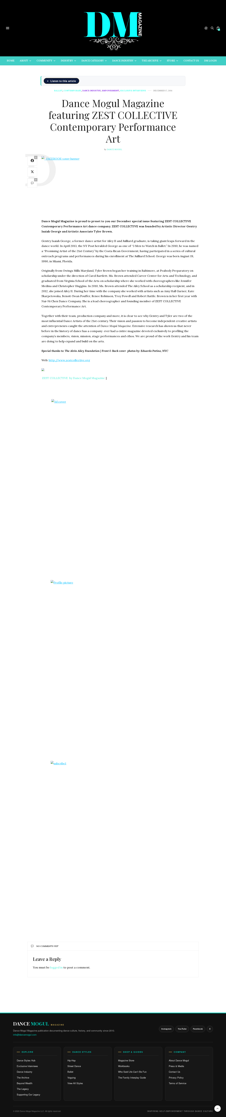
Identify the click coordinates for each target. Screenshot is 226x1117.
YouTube (182, 1028)
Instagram (166, 1028)
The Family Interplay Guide (132, 1077)
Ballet (58, 91)
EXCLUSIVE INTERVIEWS (133, 91)
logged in (56, 967)
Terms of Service (177, 1083)
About (24, 60)
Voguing (71, 1077)
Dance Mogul (114, 149)
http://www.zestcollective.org (69, 360)
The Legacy (23, 1089)
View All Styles (75, 1083)
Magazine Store (126, 1060)
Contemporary (72, 91)
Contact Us (191, 60)
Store (171, 60)
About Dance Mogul (179, 1060)
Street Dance (74, 1066)
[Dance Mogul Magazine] (113, 28)
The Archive (150, 60)
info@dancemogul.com (25, 1034)
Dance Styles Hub (26, 1060)
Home (10, 60)
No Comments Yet (47, 946)
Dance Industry (122, 60)
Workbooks (124, 1066)
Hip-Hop (71, 1060)
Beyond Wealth (24, 1083)
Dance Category (92, 60)
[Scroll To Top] (217, 1108)
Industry (67, 60)
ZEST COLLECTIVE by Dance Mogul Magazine (73, 378)
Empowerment (110, 91)
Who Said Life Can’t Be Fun (132, 1071)
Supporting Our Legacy (28, 1094)
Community (44, 60)
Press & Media (176, 1066)
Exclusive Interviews (27, 1066)
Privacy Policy (176, 1077)
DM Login (210, 60)
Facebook (198, 1028)
